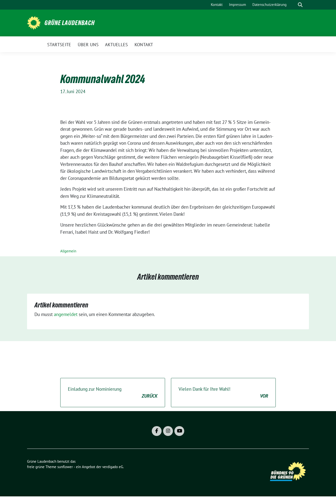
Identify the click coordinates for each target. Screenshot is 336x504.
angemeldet (65, 314)
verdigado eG (112, 466)
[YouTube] (179, 431)
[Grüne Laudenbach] (34, 22)
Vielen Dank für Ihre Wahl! (223, 392)
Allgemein (68, 251)
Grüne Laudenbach (70, 23)
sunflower (65, 466)
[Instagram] (168, 431)
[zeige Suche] (300, 5)
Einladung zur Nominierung (112, 392)
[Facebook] (157, 431)
